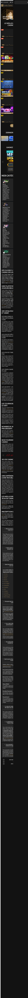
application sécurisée (9, 634)
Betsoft (5, 577)
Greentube (6, 593)
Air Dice (6, 574)
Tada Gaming (7, 596)
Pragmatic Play (7, 594)
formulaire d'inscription (8, 633)
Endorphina (6, 585)
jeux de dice (10, 342)
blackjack (4, 305)
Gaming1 (6, 591)
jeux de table (7, 281)
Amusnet (6, 576)
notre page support (13, 754)
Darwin (5, 579)
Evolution (6, 587)
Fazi (5, 589)
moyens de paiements (7, 665)
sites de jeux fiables (9, 611)
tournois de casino (10, 408)
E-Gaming (6, 581)
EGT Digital (6, 583)
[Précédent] (3, 162)
